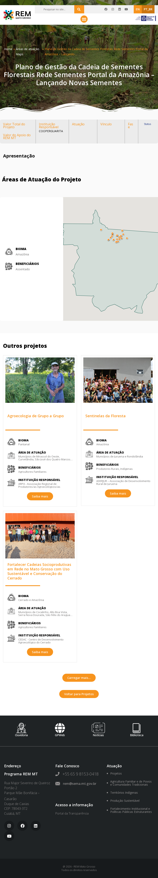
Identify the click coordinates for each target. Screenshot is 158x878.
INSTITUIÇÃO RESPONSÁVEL (39, 480)
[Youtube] (126, 9)
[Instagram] (113, 9)
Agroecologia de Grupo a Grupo (35, 415)
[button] (84, 19)
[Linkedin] (119, 9)
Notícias (98, 735)
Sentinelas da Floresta (105, 415)
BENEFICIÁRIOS (27, 264)
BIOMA (23, 440)
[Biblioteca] (137, 728)
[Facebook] (106, 9)
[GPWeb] (60, 728)
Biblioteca (136, 735)
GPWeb (60, 735)
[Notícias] (98, 728)
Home (8, 49)
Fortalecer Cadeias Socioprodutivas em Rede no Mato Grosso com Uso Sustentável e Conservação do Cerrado (39, 571)
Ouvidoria (21, 735)
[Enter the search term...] (79, 9)
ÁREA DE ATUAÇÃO (32, 452)
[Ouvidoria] (21, 728)
